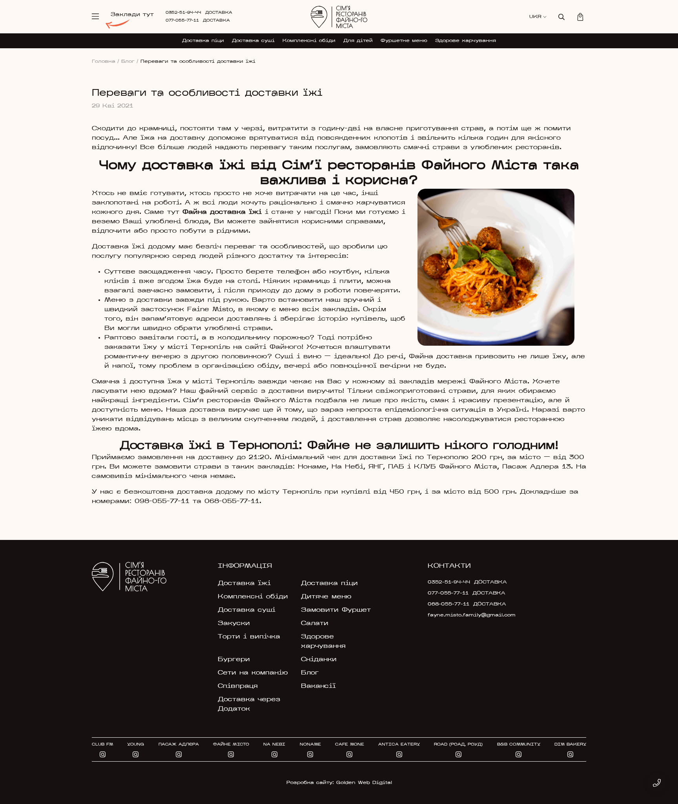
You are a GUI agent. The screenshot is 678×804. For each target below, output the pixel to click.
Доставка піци (203, 40)
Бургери (234, 659)
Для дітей (358, 40)
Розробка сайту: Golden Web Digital (339, 782)
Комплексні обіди (308, 40)
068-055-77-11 (448, 604)
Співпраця (238, 686)
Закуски (234, 623)
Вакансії (318, 686)
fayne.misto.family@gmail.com (465, 615)
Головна (105, 61)
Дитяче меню (326, 597)
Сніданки (319, 659)
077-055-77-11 (182, 20)
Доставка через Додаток (249, 704)
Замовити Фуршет (336, 610)
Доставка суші (253, 40)
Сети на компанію (253, 673)
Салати (314, 623)
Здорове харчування (465, 40)
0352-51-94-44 (183, 13)
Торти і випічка (249, 637)
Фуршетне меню (404, 40)
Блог (130, 61)
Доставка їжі (244, 583)
